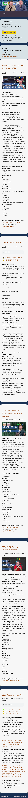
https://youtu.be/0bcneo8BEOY (10, 681)
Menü (4, 14)
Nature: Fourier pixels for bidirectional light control (13, 767)
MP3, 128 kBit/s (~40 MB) (11, 259)
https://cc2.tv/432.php (8, 226)
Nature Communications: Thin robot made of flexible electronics (12, 770)
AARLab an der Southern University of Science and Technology (14, 776)
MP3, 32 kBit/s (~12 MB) (11, 261)
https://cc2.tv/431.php (8, 531)
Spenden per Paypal (9, 33)
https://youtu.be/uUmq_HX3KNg (11, 222)
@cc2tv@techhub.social (10, 57)
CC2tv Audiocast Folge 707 (12, 242)
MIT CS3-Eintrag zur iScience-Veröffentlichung (12, 743)
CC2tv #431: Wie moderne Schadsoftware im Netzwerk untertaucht (12, 413)
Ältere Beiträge (5, 797)
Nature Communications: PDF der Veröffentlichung (13, 773)
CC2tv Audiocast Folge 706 (12, 695)
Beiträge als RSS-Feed (20, 797)
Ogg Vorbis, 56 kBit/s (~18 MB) (13, 257)
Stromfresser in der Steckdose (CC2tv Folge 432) (13, 67)
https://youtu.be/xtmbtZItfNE (10, 527)
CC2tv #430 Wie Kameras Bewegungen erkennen (11, 548)
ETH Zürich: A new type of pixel (10, 766)
